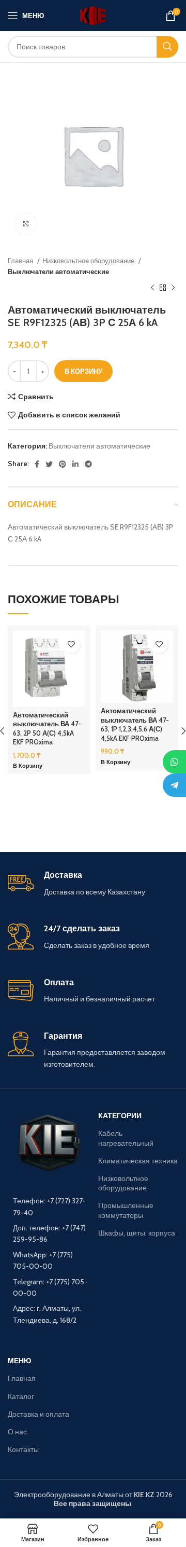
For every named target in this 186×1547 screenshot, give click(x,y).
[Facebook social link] (37, 464)
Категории (120, 1115)
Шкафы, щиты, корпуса (136, 1233)
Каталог (21, 1396)
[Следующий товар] (173, 288)
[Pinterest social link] (62, 464)
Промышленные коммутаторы (125, 1210)
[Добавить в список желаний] (71, 644)
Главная (21, 260)
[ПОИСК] (167, 47)
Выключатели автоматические (58, 271)
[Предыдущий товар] (152, 288)
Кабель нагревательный (125, 1138)
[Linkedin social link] (75, 464)
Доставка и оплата (38, 1414)
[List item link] (48, 1206)
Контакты (23, 1449)
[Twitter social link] (49, 464)
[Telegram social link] (88, 464)
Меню (19, 1360)
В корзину (83, 371)
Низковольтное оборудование (89, 260)
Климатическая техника (138, 1160)
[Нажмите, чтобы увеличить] (26, 223)
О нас (17, 1431)
